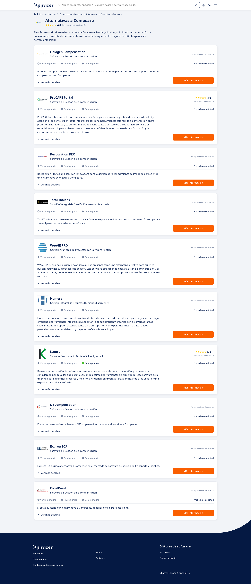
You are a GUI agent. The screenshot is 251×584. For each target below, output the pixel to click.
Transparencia (39, 559)
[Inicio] (35, 14)
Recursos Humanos (47, 14)
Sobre (99, 552)
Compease (92, 14)
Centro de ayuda (168, 557)
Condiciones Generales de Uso (48, 564)
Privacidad (38, 553)
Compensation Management (72, 14)
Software (100, 558)
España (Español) (177, 573)
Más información (193, 80)
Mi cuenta (165, 552)
